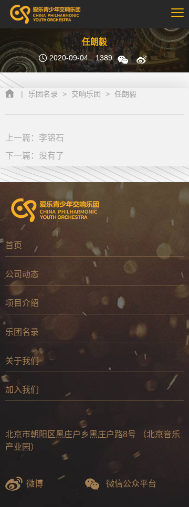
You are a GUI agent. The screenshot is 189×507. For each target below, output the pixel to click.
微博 (34, 483)
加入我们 (22, 389)
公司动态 (22, 274)
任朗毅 (125, 94)
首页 (13, 245)
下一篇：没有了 (34, 155)
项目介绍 (22, 303)
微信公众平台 (131, 483)
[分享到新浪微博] (141, 60)
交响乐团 (86, 94)
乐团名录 (43, 94)
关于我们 (22, 360)
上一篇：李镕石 (34, 137)
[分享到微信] (123, 60)
